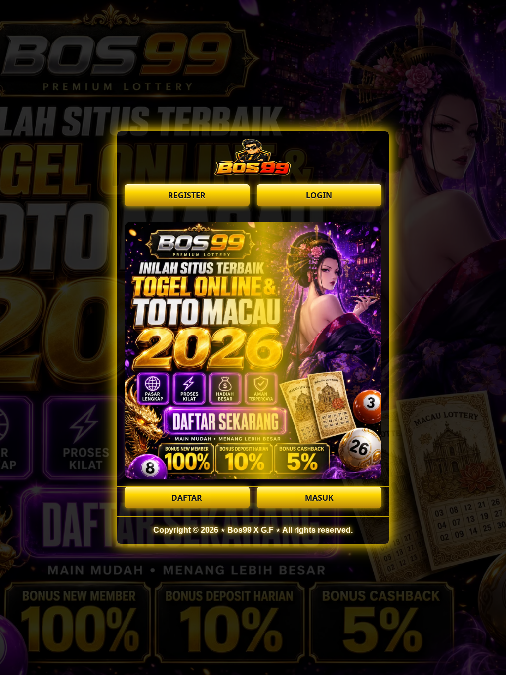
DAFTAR (186, 497)
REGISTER (187, 195)
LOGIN (319, 195)
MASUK (319, 497)
